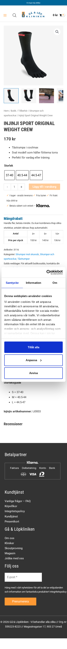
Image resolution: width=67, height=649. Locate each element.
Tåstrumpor (23, 258)
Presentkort (12, 521)
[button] (57, 31)
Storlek (8, 165)
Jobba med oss (14, 558)
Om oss (9, 538)
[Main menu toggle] (5, 15)
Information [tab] (33, 282)
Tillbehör (22, 110)
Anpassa (31, 360)
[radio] (9, 175)
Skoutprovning (14, 548)
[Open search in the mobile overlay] (14, 15)
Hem (6, 110)
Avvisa (33, 373)
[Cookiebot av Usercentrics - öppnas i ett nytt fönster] (47, 272)
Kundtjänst (11, 516)
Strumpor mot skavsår (27, 254)
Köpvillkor (11, 506)
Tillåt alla (33, 347)
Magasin (10, 553)
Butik (13, 110)
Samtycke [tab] (12, 282)
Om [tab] (54, 282)
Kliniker (9, 543)
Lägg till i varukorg (44, 186)
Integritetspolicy (15, 511)
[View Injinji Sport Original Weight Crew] (11, 95)
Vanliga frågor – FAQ (18, 501)
